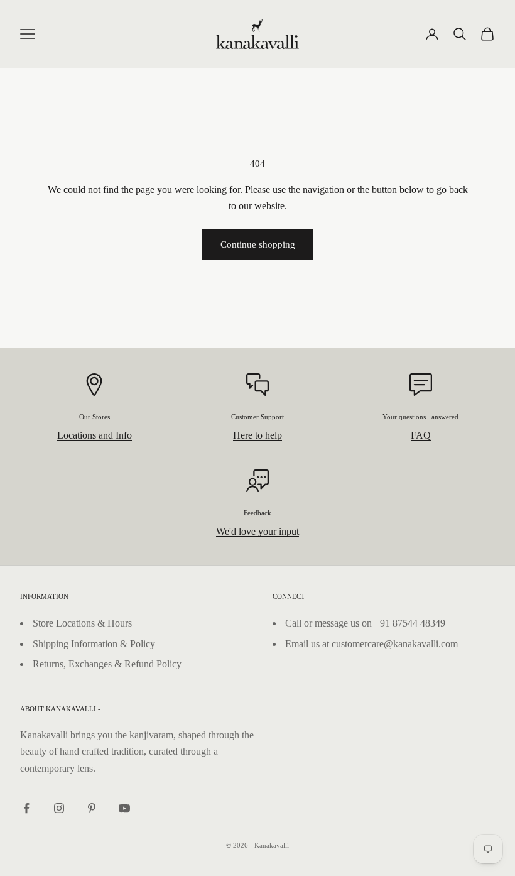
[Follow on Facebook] (26, 808)
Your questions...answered (420, 416)
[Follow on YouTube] (124, 808)
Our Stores (94, 416)
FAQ (421, 435)
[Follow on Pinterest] (91, 808)
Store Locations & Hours (82, 623)
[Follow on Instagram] (59, 808)
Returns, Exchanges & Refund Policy (107, 664)
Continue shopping (257, 244)
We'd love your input (257, 531)
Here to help (257, 435)
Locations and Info (94, 435)
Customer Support (257, 416)
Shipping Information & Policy (94, 643)
